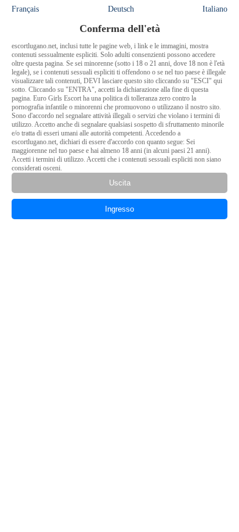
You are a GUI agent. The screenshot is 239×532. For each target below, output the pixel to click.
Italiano (214, 9)
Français (25, 9)
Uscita (120, 182)
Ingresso (119, 209)
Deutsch (121, 9)
